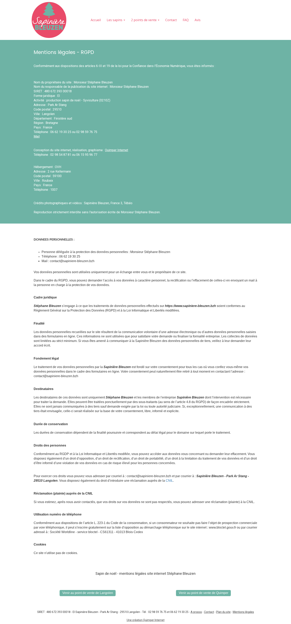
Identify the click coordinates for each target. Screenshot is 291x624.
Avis (198, 20)
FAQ (186, 20)
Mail (37, 136)
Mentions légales (243, 612)
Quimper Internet (116, 150)
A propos (196, 612)
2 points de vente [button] (144, 20)
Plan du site (223, 612)
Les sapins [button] (115, 20)
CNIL (169, 480)
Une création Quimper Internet (146, 620)
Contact (171, 20)
